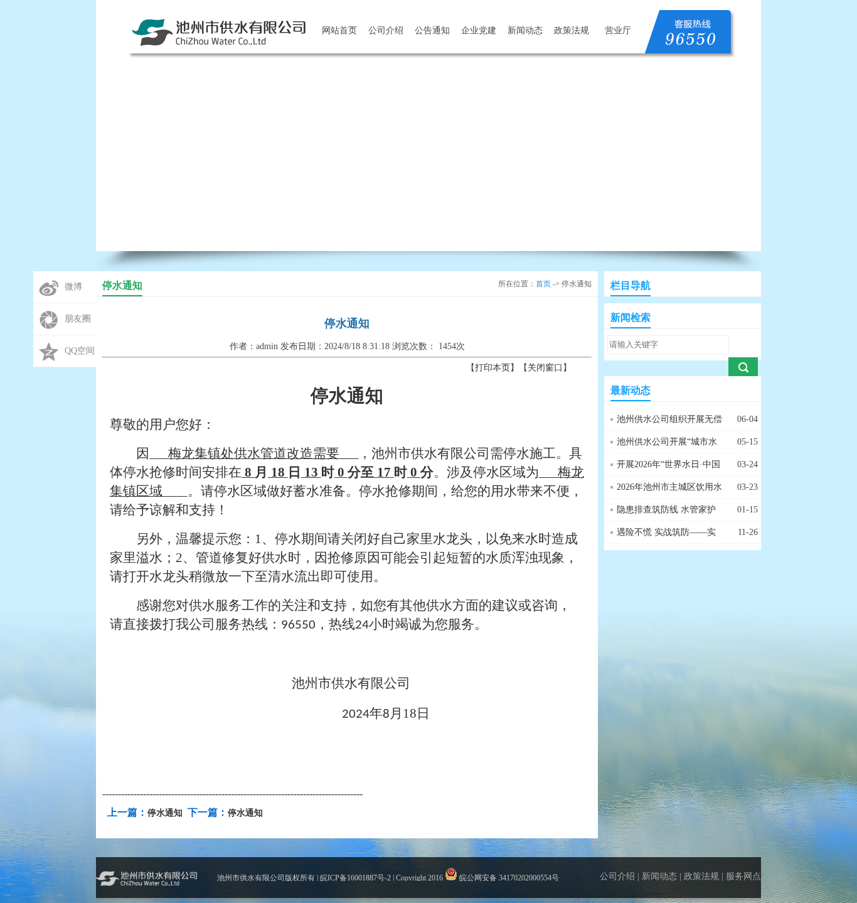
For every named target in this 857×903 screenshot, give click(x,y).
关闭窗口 (545, 367)
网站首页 (339, 30)
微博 (73, 286)
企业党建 (478, 30)
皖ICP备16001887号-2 (355, 877)
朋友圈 (78, 318)
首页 (543, 283)
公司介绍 (385, 30)
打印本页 (492, 367)
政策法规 (571, 30)
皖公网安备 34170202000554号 (508, 877)
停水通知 (165, 813)
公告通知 (432, 30)
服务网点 (743, 876)
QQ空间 (80, 350)
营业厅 (618, 30)
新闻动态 (525, 30)
